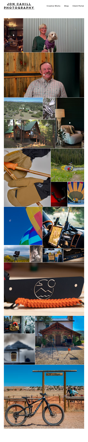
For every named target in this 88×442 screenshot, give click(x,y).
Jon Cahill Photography (19, 5)
